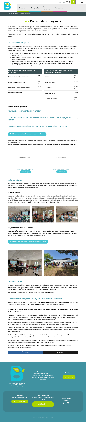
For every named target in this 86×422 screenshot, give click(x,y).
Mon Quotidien (35, 8)
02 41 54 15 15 (69, 377)
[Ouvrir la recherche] (73, 2)
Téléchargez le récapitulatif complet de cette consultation (27, 134)
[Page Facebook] (70, 2)
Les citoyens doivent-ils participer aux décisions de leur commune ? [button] (38, 126)
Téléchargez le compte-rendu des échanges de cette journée (28, 242)
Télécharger (25, 172)
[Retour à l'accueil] (7, 6)
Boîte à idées (18, 401)
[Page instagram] (67, 2)
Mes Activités (59, 8)
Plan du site (49, 417)
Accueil (10, 13)
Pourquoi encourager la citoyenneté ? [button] (24, 111)
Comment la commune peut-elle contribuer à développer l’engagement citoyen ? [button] (40, 118)
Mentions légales (38, 417)
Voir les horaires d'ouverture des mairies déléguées (43, 378)
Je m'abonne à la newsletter (41, 404)
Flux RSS (62, 2)
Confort (81, 2)
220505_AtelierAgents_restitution (25, 169)
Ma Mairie (22, 8)
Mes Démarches (46, 8)
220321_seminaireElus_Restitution (61, 169)
